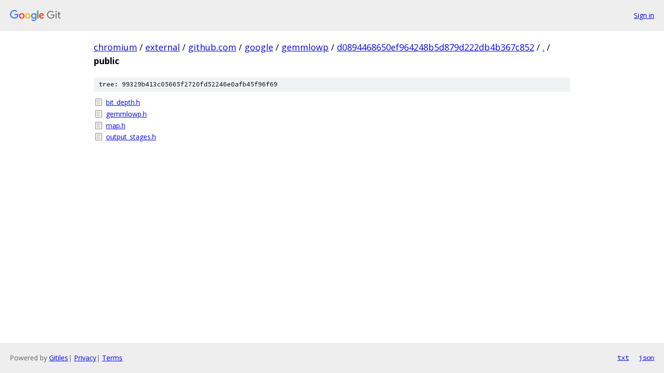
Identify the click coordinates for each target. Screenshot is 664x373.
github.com (212, 47)
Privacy (85, 357)
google (259, 47)
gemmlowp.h (126, 114)
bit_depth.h (123, 102)
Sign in (644, 15)
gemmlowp (305, 47)
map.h (115, 125)
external (162, 47)
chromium (115, 47)
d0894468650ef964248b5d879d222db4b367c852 (435, 47)
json (646, 357)
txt (623, 357)
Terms (112, 357)
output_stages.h (131, 136)
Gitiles (58, 357)
